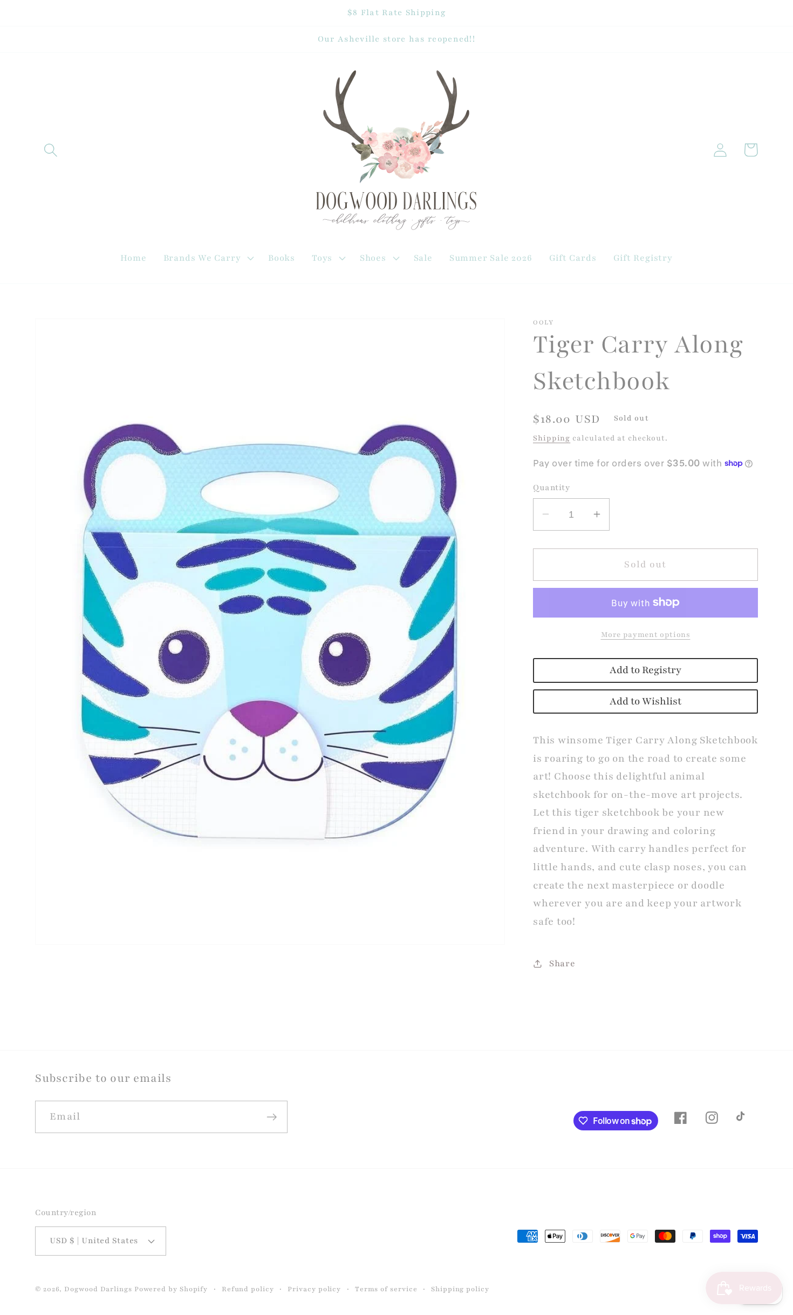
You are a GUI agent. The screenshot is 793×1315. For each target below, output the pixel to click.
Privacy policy (314, 1288)
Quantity (551, 487)
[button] (50, 149)
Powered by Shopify (171, 1288)
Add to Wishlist (645, 701)
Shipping (551, 438)
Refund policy (248, 1288)
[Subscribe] (271, 1117)
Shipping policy (460, 1288)
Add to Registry (645, 670)
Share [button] (562, 963)
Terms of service (386, 1288)
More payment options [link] (646, 634)
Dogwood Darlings (98, 1288)
